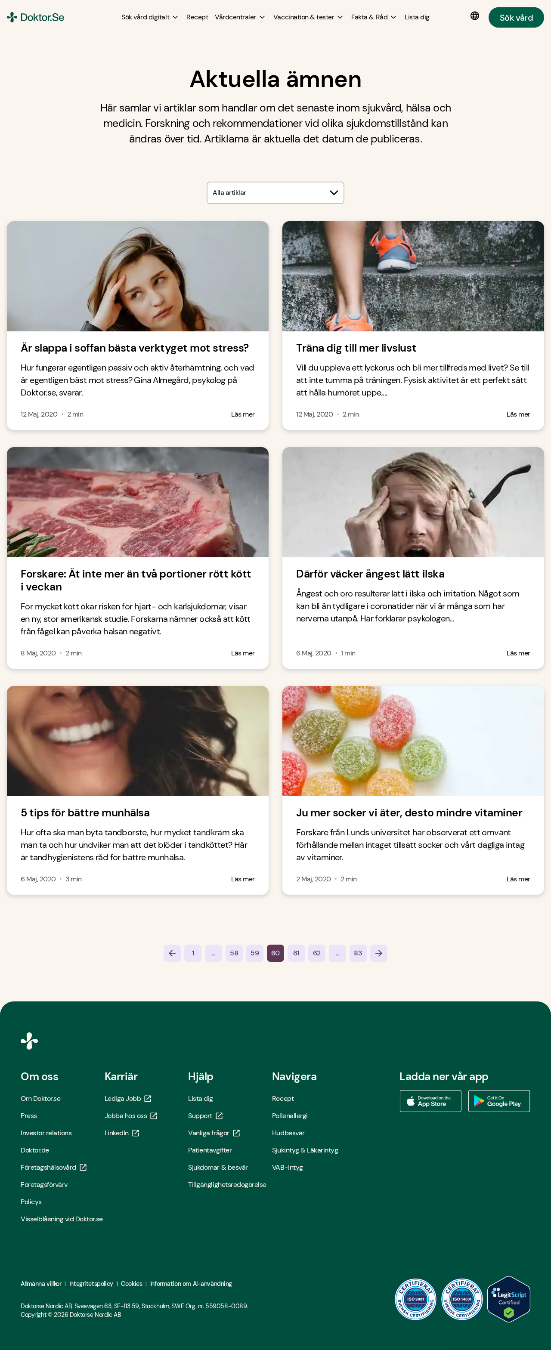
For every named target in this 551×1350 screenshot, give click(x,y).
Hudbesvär (288, 1132)
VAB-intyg (287, 1167)
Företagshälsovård (48, 1167)
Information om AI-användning (191, 1284)
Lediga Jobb (123, 1098)
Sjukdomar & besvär (218, 1167)
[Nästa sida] (378, 953)
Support (200, 1115)
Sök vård (516, 17)
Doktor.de (35, 1150)
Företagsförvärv (44, 1184)
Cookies (131, 1284)
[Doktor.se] (35, 17)
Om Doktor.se (40, 1098)
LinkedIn (117, 1132)
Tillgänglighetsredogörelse (227, 1184)
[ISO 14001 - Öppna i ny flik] (462, 1299)
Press (29, 1115)
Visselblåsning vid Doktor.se (62, 1218)
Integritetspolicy (91, 1284)
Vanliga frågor (208, 1132)
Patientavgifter (210, 1150)
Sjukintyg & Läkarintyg (305, 1150)
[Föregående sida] (172, 953)
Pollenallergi (290, 1115)
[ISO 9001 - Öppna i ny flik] (415, 1299)
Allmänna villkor (41, 1284)
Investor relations (46, 1132)
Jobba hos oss (126, 1115)
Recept (283, 1098)
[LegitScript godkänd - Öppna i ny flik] (508, 1299)
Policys (31, 1201)
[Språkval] (476, 15)
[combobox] (275, 193)
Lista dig (200, 1098)
